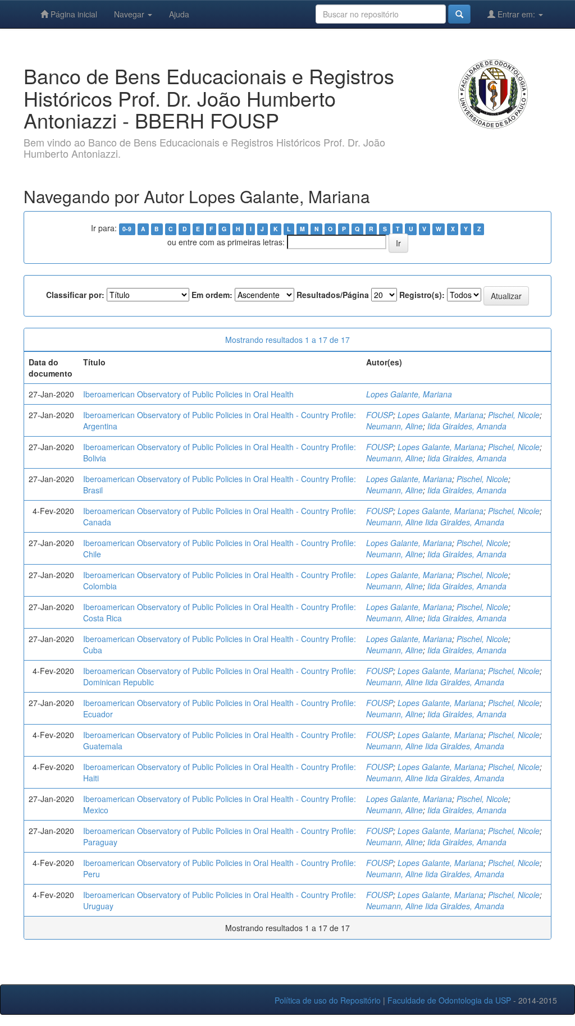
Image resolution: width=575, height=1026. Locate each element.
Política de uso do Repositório (328, 1000)
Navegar (130, 14)
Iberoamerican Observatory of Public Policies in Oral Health (188, 394)
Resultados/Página (332, 294)
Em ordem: (211, 294)
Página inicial (72, 14)
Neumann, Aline (394, 426)
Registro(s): (422, 294)
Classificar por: (75, 294)
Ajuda (179, 14)
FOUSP (379, 414)
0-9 (126, 229)
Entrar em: (516, 14)
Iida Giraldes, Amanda (466, 426)
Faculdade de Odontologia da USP (449, 1000)
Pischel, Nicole (514, 414)
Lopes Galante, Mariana (409, 394)
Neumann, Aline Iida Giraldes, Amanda (435, 522)
